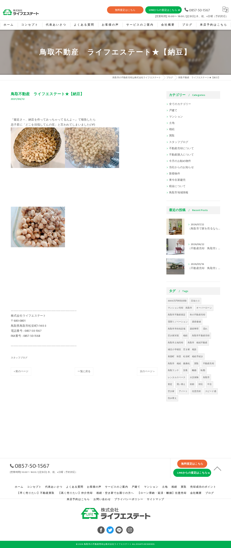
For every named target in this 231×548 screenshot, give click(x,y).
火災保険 (194, 377)
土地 (172, 123)
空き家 (171, 391)
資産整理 (194, 328)
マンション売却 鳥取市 (180, 308)
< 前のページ (21, 371)
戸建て (173, 110)
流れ (205, 328)
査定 (170, 384)
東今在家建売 (177, 180)
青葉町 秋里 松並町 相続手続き (185, 356)
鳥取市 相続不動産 (198, 342)
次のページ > (147, 371)
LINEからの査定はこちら (163, 10)
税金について (177, 186)
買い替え (181, 384)
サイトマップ (155, 499)
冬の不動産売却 (197, 314)
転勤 (203, 370)
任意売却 (196, 391)
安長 (185, 370)
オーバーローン (204, 308)
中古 (209, 384)
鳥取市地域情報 (178, 192)
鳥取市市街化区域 (177, 328)
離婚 (194, 370)
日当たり (195, 301)
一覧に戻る (84, 371)
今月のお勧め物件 (180, 161)
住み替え (172, 398)
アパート (183, 391)
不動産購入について (181, 155)
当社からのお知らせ (181, 167)
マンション (176, 117)
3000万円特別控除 (177, 301)
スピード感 (210, 391)
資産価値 (196, 321)
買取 (172, 136)
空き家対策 (173, 335)
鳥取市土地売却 (175, 342)
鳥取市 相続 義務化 (179, 363)
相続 (172, 129)
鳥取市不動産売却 (201, 335)
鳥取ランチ (173, 370)
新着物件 (174, 174)
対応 (201, 384)
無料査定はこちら (125, 10)
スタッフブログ (19, 358)
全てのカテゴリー (180, 104)
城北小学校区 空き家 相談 (182, 349)
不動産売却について (181, 148)
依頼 (192, 384)
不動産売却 (208, 363)
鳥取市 (206, 377)
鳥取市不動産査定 (177, 314)
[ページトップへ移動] (217, 468)
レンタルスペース (177, 377)
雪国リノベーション (178, 321)
